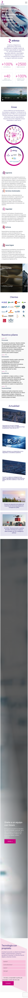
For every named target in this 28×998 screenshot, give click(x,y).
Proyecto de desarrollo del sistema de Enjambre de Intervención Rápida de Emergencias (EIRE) (14, 506)
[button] (3, 310)
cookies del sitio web (14, 979)
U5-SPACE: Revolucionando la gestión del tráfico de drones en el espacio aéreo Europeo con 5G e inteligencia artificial (14, 530)
